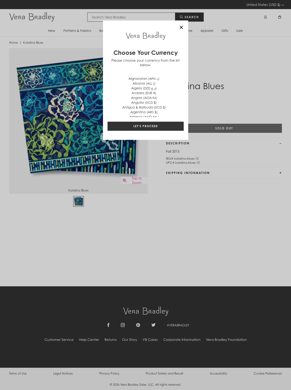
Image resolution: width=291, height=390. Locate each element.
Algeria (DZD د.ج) (144, 88)
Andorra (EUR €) (144, 93)
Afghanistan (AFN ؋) (143, 79)
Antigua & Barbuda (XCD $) (144, 107)
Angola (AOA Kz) (144, 98)
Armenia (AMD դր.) (144, 117)
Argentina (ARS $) (144, 112)
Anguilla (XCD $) (144, 102)
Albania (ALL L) (144, 83)
